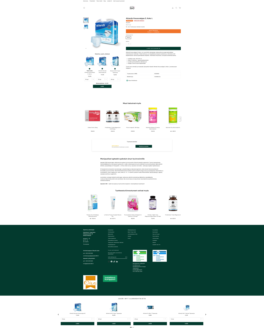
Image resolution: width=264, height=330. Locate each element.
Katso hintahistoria (132, 80)
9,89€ (150, 315)
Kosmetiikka (155, 229)
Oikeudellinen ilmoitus (113, 240)
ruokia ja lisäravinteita (106, 179)
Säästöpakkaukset (132, 229)
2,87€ (186, 315)
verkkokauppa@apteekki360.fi (91, 255)
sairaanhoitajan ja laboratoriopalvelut (131, 169)
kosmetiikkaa (108, 165)
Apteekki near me (156, 244)
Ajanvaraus (85, 1)
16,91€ (113, 315)
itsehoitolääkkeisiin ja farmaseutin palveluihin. (112, 164)
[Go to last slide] (58, 314)
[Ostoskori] (180, 7)
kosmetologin (118, 169)
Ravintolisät (155, 232)
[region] (132, 314)
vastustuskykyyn (154, 172)
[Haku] (176, 7)
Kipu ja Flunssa (156, 234)
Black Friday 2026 (132, 232)
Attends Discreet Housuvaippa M (102, 71)
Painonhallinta (156, 236)
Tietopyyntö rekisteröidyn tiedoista (115, 242)
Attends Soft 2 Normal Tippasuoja (186, 313)
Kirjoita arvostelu (143, 146)
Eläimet (154, 242)
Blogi (105, 1)
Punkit (129, 238)
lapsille (160, 172)
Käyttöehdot (110, 229)
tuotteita (140, 162)
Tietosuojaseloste (112, 238)
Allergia (129, 236)
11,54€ (77, 315)
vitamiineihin (158, 170)
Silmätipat (155, 240)
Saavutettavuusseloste (113, 246)
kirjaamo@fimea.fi (137, 269)
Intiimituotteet (156, 238)
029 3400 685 (89, 253)
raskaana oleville (104, 174)
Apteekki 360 (103, 162)
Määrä (127, 41)
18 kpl (128, 37)
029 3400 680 (89, 261)
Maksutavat (110, 234)
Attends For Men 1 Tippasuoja (150, 313)
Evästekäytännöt (111, 244)
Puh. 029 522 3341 (137, 271)
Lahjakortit (109, 1)
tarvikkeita (120, 179)
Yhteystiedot (92, 1)
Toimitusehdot (111, 232)
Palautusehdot (111, 236)
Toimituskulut (133, 26)
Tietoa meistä (99, 1)
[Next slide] (205, 314)
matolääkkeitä (148, 177)
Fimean (144, 266)
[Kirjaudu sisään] (172, 7)
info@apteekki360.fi (88, 263)
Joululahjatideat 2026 (132, 234)
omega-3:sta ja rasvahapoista (147, 170)
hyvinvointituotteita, (150, 164)
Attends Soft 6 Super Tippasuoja (115, 71)
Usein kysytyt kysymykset (119, 1)
